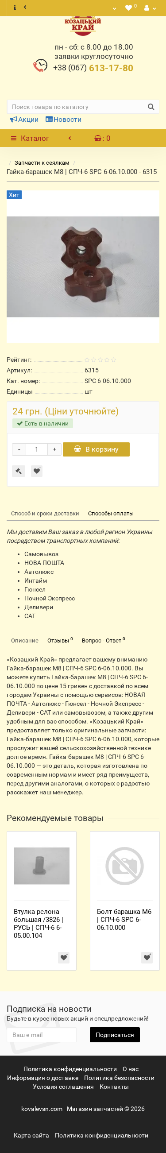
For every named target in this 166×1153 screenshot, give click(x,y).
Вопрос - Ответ (103, 640)
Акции (28, 119)
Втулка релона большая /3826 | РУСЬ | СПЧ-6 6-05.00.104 (38, 924)
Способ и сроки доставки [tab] (45, 513)
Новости (67, 119)
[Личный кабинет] (149, 8)
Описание (25, 640)
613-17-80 (93, 68)
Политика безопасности (119, 1077)
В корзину (102, 449)
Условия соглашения (63, 1086)
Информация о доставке (42, 1077)
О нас (131, 1068)
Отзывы (60, 640)
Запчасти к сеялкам (42, 162)
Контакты (114, 1086)
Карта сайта (31, 1135)
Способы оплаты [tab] (111, 513)
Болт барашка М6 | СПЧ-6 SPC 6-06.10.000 (124, 920)
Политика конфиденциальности (70, 1068)
